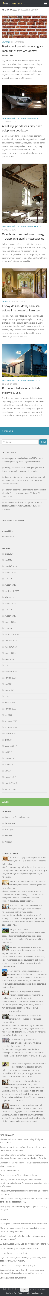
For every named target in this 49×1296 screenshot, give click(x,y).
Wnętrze (6, 42)
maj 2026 (8, 560)
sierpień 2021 (10, 678)
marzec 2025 (10, 603)
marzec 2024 (10, 622)
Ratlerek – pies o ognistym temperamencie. (27, 1063)
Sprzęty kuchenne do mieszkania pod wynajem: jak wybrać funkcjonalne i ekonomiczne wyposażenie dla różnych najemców (23, 1084)
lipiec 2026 (8, 554)
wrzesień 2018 (10, 721)
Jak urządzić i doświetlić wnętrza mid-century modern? (23, 1223)
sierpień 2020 (10, 709)
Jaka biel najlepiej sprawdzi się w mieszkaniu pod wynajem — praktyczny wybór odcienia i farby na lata (24, 860)
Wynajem (8, 842)
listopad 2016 (10, 789)
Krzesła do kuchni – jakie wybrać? (14, 1253)
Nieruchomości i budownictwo (16, 118)
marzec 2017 (10, 764)
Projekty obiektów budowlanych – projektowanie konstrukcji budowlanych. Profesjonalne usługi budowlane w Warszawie (24, 1183)
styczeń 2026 (10, 585)
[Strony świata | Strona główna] (18, 3)
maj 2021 (8, 684)
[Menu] (45, 3)
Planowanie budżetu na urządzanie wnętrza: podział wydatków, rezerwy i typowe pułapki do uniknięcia (22, 505)
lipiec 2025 (8, 597)
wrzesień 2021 (10, 671)
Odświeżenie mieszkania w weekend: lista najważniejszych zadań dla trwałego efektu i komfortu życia (24, 884)
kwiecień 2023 (10, 647)
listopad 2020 (10, 702)
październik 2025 (11, 591)
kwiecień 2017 (10, 758)
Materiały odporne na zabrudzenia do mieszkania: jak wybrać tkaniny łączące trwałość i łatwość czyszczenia (24, 493)
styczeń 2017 (10, 777)
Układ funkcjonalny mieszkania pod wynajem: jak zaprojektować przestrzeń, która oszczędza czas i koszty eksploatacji (23, 480)
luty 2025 (8, 609)
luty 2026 (8, 578)
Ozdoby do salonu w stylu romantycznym (17, 1265)
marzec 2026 (10, 572)
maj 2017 (8, 752)
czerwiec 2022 (10, 659)
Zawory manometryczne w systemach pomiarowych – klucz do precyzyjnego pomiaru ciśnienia (21, 1018)
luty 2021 (8, 696)
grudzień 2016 (10, 783)
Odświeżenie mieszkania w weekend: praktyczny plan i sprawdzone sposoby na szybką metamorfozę (23, 950)
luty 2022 (8, 665)
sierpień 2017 (10, 733)
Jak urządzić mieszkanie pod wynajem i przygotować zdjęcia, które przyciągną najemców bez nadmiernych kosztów (22, 908)
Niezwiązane (9, 823)
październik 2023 (11, 634)
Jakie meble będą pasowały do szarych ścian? (19, 1248)
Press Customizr (36, 1293)
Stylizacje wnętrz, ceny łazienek (13, 1278)
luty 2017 (8, 771)
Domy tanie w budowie (18, 929)
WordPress (18, 1293)
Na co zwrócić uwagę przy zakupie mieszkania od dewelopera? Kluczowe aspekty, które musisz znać (21, 1042)
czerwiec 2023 (10, 640)
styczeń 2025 (10, 616)
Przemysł (37, 381)
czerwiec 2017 (10, 746)
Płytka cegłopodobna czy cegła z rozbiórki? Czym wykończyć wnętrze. (22, 51)
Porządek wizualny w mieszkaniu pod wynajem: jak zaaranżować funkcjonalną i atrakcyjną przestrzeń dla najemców (22, 994)
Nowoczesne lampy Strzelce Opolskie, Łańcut (19, 1175)
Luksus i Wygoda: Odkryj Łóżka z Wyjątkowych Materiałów (24, 1244)
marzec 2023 (10, 653)
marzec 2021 (10, 690)
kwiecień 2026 (10, 566)
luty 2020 (8, 715)
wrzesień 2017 (10, 727)
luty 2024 (8, 628)
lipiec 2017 (8, 740)
